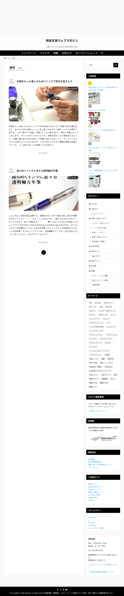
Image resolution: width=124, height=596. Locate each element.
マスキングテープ (95, 343)
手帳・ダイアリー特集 (100, 280)
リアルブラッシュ (95, 355)
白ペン (113, 379)
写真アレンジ (94, 359)
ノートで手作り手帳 (99, 228)
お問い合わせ (93, 497)
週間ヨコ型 (104, 383)
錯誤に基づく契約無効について (100, 464)
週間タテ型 (93, 383)
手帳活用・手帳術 (98, 241)
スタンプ (106, 319)
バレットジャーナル (96, 331)
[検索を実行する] (115, 65)
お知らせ (94, 209)
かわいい (92, 311)
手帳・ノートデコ (98, 232)
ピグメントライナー (96, 335)
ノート (108, 323)
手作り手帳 (93, 363)
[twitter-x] (60, 590)
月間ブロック (94, 379)
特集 (93, 271)
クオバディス (103, 315)
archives (98, 303)
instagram (92, 517)
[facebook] (58, 590)
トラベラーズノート (96, 323)
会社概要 (91, 459)
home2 (94, 204)
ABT (90, 303)
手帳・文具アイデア (98, 218)
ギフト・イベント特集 (100, 275)
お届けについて (94, 489)
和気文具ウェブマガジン (62, 40)
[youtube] (66, 590)
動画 (103, 359)
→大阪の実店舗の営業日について (101, 572)
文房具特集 (96, 285)
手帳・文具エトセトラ (100, 237)
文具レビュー (96, 261)
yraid (101, 307)
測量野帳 (104, 379)
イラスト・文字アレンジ (100, 223)
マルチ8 (107, 343)
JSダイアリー (109, 303)
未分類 (93, 266)
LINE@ (91, 500)
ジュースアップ (94, 319)
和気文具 (111, 359)
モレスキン (93, 347)
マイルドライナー (106, 339)
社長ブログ (96, 256)
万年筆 (107, 355)
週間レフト (93, 387)
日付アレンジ (106, 375)
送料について (93, 484)
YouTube (91, 522)
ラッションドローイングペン (99, 351)
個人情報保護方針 (95, 462)
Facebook (92, 525)
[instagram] (63, 590)
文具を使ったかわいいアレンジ (100, 371)
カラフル (92, 315)
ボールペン (93, 339)
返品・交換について (95, 492)
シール (113, 315)
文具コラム (95, 251)
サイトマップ (93, 467)
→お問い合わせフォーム (97, 411)
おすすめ (109, 307)
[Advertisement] (62, 17)
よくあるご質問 (94, 495)
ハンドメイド (111, 327)
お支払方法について (95, 487)
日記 (115, 375)
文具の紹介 (95, 246)
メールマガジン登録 (95, 528)
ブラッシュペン (111, 335)
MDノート (92, 307)
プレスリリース (97, 213)
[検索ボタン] (102, 53)
